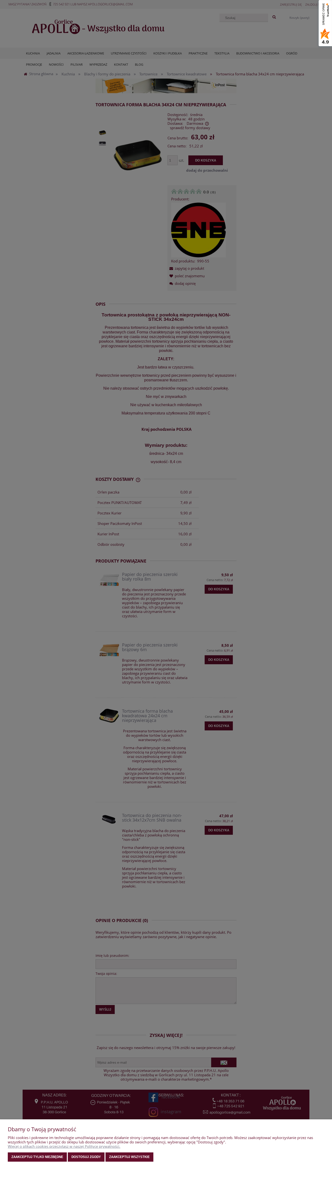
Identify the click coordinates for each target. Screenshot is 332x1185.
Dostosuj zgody (86, 1157)
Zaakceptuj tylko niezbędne (37, 1157)
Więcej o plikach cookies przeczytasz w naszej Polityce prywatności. (64, 1146)
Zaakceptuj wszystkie (129, 1157)
